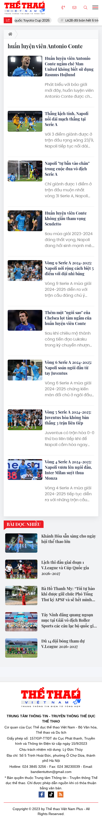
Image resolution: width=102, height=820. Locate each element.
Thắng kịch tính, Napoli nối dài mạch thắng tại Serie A (66, 119)
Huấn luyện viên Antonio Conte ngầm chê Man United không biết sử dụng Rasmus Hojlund (69, 66)
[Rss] (60, 794)
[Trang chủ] (9, 34)
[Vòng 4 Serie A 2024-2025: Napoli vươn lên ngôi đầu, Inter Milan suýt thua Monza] (25, 469)
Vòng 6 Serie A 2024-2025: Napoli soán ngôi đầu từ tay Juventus (68, 368)
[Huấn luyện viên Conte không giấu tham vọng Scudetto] (25, 220)
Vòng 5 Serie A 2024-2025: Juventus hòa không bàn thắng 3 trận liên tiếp (68, 417)
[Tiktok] (51, 794)
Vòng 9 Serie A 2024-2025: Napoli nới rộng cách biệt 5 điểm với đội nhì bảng (69, 268)
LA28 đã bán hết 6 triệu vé (80, 20)
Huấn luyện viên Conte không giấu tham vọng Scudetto (66, 218)
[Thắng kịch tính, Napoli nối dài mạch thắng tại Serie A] (25, 121)
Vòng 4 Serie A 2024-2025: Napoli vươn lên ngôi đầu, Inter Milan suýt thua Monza (68, 470)
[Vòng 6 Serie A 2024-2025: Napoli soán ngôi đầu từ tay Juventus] (25, 370)
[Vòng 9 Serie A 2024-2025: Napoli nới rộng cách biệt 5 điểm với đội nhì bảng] (25, 270)
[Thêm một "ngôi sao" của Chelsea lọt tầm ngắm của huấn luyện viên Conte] (25, 320)
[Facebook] (42, 794)
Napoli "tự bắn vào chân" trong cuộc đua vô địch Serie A (67, 169)
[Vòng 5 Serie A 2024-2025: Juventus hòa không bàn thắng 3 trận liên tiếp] (25, 419)
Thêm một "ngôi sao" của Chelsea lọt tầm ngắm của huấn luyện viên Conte (68, 318)
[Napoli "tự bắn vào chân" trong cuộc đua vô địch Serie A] (25, 171)
